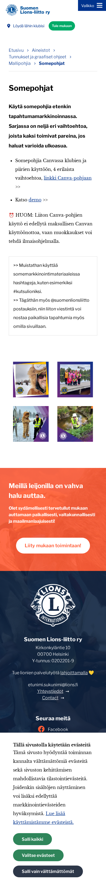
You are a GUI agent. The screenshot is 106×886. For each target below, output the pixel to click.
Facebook (58, 729)
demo (35, 199)
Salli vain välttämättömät (48, 871)
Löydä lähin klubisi (28, 25)
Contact (50, 697)
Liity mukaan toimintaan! (53, 545)
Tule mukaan (62, 26)
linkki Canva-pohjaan (68, 178)
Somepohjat (52, 63)
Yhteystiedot (50, 691)
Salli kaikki (32, 839)
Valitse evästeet (38, 855)
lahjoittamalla (74, 672)
